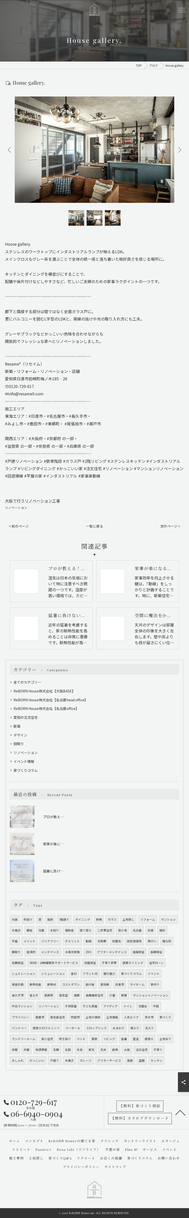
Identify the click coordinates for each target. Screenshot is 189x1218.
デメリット (72, 941)
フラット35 (90, 974)
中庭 (156, 1006)
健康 (77, 995)
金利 (74, 974)
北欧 (68, 1050)
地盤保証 (90, 963)
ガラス (112, 919)
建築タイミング (133, 963)
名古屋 (137, 930)
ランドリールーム (23, 1039)
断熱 (115, 1050)
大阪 (127, 1050)
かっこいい (37, 1060)
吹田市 (75, 1017)
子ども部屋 (90, 1006)
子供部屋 (71, 1006)
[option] (94, 149)
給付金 (90, 984)
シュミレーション (23, 974)
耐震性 (116, 941)
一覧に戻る (94, 526)
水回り (54, 930)
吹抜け (28, 919)
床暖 (15, 1050)
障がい (152, 941)
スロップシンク (96, 1028)
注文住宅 (142, 1050)
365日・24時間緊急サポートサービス (54, 963)
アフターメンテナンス (112, 952)
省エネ (34, 995)
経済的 (31, 952)
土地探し (128, 919)
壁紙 (29, 930)
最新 (94, 1039)
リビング (109, 1039)
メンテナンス (50, 952)
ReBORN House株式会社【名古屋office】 (46, 708)
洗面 (41, 930)
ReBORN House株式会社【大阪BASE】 (44, 691)
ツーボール (72, 1028)
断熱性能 (35, 984)
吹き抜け (65, 1039)
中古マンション (22, 1006)
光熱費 (101, 941)
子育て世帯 (109, 963)
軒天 (91, 1050)
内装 (15, 919)
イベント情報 (24, 761)
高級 (130, 1060)
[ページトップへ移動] (180, 1112)
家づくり (165, 1017)
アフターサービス (109, 1060)
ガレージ (86, 1060)
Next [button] (179, 150)
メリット (29, 941)
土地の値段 (93, 1017)
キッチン (156, 1060)
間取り (19, 743)
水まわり (119, 1028)
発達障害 (41, 1050)
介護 (112, 995)
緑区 (162, 930)
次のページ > (170, 526)
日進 (151, 930)
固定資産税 (134, 941)
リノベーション (16, 507)
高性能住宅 (57, 1017)
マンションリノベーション (150, 995)
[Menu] (181, 9)
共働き (69, 1060)
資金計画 (18, 984)
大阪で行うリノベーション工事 (32, 501)
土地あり (165, 1039)
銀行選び (109, 974)
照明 (99, 919)
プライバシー (21, 1017)
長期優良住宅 (94, 995)
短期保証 (18, 963)
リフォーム (147, 919)
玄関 (56, 1050)
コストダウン (71, 984)
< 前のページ (19, 526)
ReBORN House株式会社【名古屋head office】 (51, 699)
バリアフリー (50, 941)
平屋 (15, 941)
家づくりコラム (26, 770)
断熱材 (51, 984)
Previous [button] (10, 150)
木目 (80, 1050)
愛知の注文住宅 (26, 717)
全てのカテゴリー (27, 682)
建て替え (86, 930)
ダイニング (82, 919)
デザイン (20, 735)
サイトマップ (115, 1167)
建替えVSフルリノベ (46, 1028)
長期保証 (156, 952)
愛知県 (104, 984)
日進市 (119, 984)
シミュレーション (53, 974)
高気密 (63, 995)
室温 (136, 1039)
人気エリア (131, 1017)
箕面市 (39, 1017)
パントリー (19, 1028)
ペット (81, 1039)
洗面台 (142, 1006)
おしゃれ (18, 1060)
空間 (142, 1060)
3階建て (64, 919)
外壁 (27, 1050)
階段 (50, 919)
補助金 (69, 930)
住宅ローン (156, 963)
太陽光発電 (72, 952)
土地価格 (112, 1017)
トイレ (128, 1006)
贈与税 (166, 941)
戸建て (54, 1060)
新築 (17, 726)
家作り (155, 984)
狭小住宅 (47, 1039)
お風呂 (16, 930)
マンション (168, 919)
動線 (89, 941)
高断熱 (48, 995)
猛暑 (124, 1039)
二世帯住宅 (104, 930)
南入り (134, 1028)
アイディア (110, 1006)
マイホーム (137, 984)
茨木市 (149, 1017)
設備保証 (138, 952)
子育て (158, 1050)
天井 (103, 1050)
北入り (149, 1028)
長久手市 (18, 995)
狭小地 (122, 930)
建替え (149, 1039)
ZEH (88, 952)
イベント (153, 974)
